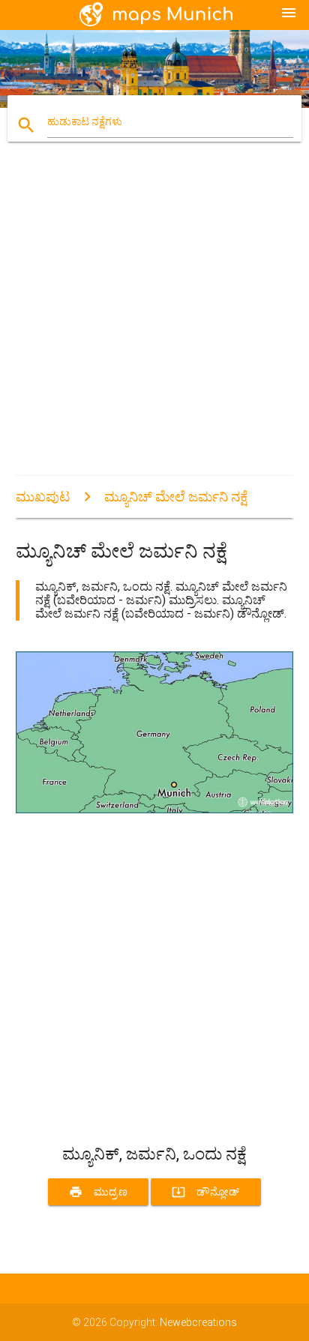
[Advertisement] (154, 321)
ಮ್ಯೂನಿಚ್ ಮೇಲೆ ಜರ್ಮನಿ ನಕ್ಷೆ (176, 496)
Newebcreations (198, 1322)
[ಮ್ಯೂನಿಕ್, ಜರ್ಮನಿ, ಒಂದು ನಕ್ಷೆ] (155, 810)
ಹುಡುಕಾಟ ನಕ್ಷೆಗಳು (84, 121)
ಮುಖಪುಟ (43, 496)
